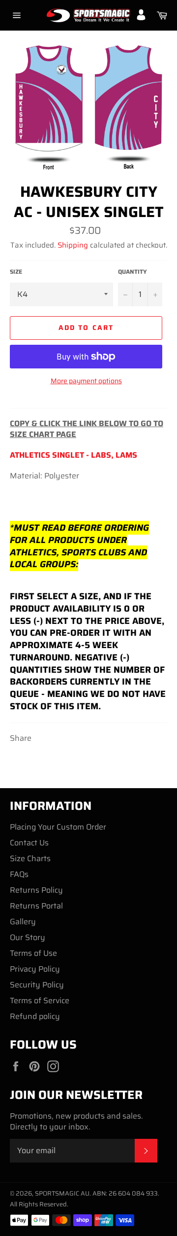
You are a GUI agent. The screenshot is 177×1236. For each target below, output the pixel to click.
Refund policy (35, 1016)
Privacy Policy (35, 969)
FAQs (19, 874)
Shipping (73, 245)
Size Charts (30, 858)
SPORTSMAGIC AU (62, 1193)
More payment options (86, 381)
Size (16, 272)
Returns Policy (36, 890)
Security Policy (37, 985)
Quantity (132, 272)
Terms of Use (33, 953)
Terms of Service (39, 1000)
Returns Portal (36, 906)
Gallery (23, 921)
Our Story (27, 937)
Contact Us (29, 842)
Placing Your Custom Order (58, 827)
